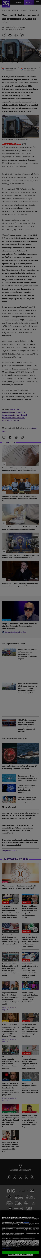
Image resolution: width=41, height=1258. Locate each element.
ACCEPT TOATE (20, 1252)
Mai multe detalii (26, 1222)
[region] (20, 1234)
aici (23, 1229)
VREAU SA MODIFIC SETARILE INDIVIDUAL (20, 1255)
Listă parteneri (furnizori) (6, 1248)
